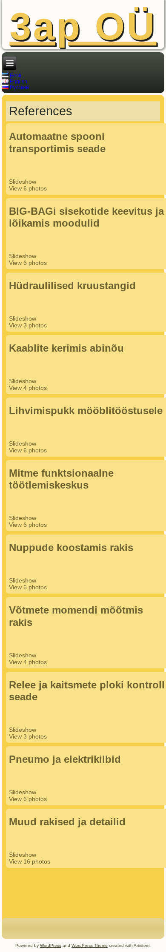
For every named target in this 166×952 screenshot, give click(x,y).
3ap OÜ (83, 26)
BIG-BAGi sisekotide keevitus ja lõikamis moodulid (86, 217)
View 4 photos (29, 387)
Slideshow (22, 181)
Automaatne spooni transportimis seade (57, 142)
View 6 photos (29, 188)
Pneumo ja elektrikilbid (65, 759)
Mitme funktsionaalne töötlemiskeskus (61, 479)
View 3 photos (29, 325)
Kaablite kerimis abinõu (66, 348)
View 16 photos (30, 861)
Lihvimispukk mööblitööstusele (86, 410)
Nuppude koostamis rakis (71, 547)
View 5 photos (29, 587)
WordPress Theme (90, 945)
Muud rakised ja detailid (67, 821)
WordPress (50, 945)
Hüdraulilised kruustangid (72, 285)
